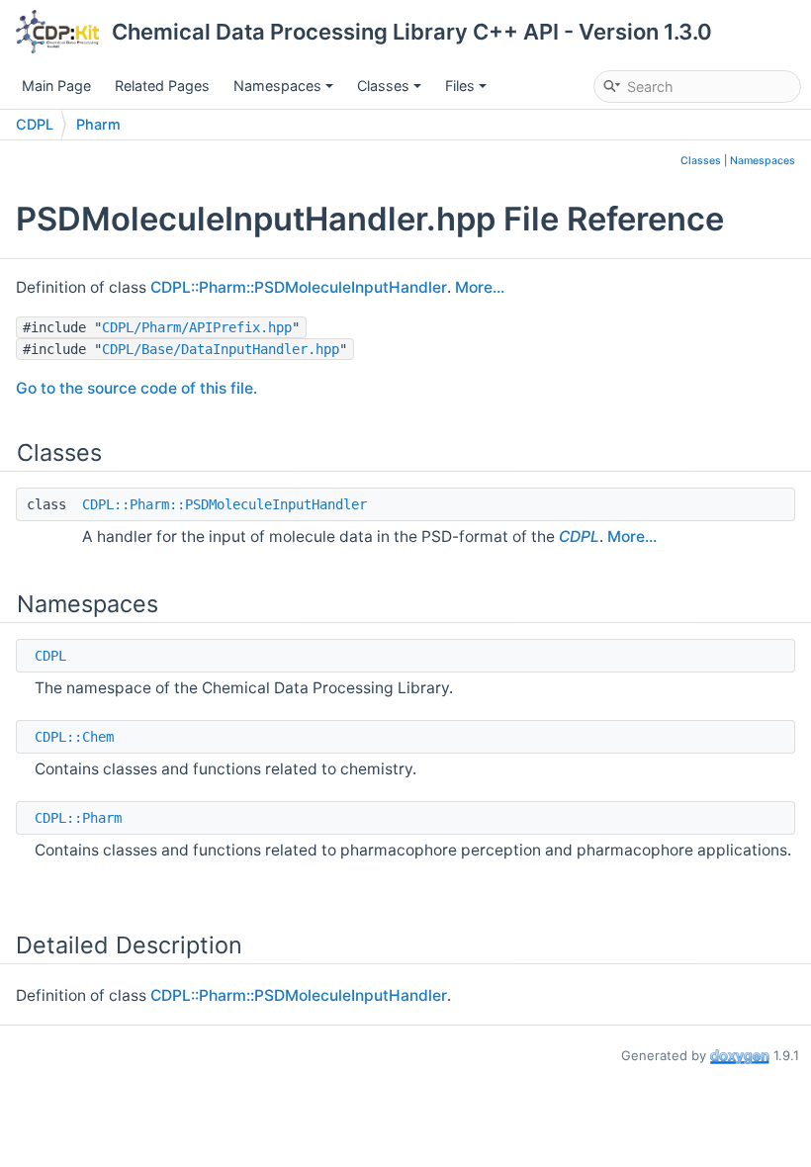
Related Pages (162, 85)
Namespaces (277, 85)
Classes (383, 85)
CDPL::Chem (74, 737)
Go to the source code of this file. (136, 388)
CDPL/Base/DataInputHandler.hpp (220, 349)
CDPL (34, 124)
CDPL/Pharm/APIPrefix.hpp (197, 327)
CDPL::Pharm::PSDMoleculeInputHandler (298, 287)
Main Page (56, 85)
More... (479, 287)
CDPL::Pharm (78, 818)
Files (460, 85)
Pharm (98, 124)
